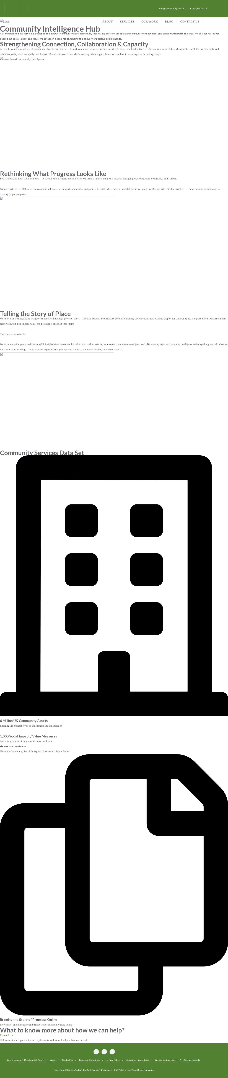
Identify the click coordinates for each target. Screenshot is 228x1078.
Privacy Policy (113, 1060)
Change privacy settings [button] (137, 1060)
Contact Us (67, 1060)
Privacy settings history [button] (166, 1060)
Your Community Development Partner (25, 1060)
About (53, 1060)
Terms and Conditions (89, 1060)
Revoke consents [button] (191, 1060)
